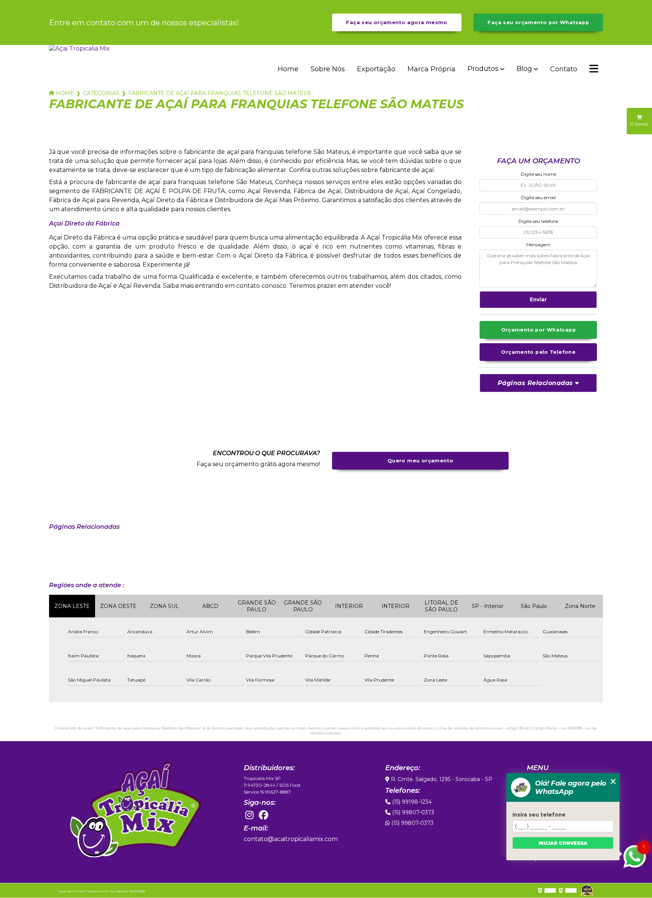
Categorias (101, 93)
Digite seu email (538, 197)
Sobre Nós (328, 69)
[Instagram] (249, 815)
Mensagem (538, 244)
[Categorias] (594, 69)
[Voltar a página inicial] (85, 48)
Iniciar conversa (562, 843)
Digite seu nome (538, 174)
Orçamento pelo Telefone (538, 352)
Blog (524, 68)
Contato (563, 69)
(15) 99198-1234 (411, 801)
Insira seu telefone (539, 815)
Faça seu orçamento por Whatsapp (538, 22)
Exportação (376, 69)
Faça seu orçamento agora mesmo (396, 22)
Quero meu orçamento (420, 461)
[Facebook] (263, 815)
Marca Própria (431, 69)
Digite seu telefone (538, 221)
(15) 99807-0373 (412, 812)
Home (288, 69)
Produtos (482, 68)
